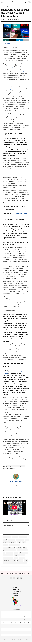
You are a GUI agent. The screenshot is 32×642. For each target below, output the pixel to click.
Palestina (10, 557)
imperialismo (9, 552)
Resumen (13, 560)
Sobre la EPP (16, 593)
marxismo (16, 555)
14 (20, 622)
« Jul (15, 634)
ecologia (5, 544)
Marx (11, 555)
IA (3, 552)
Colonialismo (12, 542)
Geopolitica (13, 550)
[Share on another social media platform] (26, 40)
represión (22, 557)
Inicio (16, 585)
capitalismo (11, 539)
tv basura (12, 468)
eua (14, 547)
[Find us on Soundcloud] (21, 578)
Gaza (24, 547)
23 (28, 625)
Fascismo (19, 547)
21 (20, 625)
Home (2, 6)
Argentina (15, 537)
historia (25, 550)
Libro (21, 552)
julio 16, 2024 (17, 19)
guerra (19, 550)
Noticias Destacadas (9, 6)
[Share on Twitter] (12, 40)
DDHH (23, 542)
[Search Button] (25, 2)
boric (20, 537)
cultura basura (13, 466)
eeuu (11, 544)
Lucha (25, 552)
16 (28, 622)
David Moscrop (7, 43)
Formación (16, 587)
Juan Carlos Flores (7, 19)
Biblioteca (16, 589)
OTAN (4, 557)
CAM (25, 537)
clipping (5, 542)
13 (15, 622)
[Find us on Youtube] (18, 578)
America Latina (7, 537)
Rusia (26, 560)
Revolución (20, 560)
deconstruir (21, 466)
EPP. (14, 2)
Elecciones (16, 544)
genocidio (5, 550)
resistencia (6, 560)
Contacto (16, 595)
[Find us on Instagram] (14, 578)
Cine (7, 466)
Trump (11, 563)
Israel (16, 552)
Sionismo (5, 563)
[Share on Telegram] (19, 40)
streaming (5, 468)
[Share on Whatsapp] (6, 40)
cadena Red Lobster (19, 71)
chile (18, 539)
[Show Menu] (2, 2)
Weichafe (24, 563)
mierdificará (12, 67)
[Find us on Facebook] (11, 578)
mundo (22, 555)
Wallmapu (17, 563)
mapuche (5, 555)
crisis (19, 542)
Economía (18, 6)
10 (3, 622)
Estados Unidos (7, 547)
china (22, 539)
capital (5, 539)
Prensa (16, 557)
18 (7, 625)
